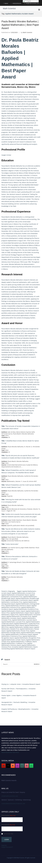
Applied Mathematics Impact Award (22, 613)
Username (8, 815)
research (26, 106)
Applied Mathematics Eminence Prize (19, 606)
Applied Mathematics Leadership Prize (26, 624)
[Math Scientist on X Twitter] (8, 766)
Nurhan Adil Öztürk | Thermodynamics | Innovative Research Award (18, 690)
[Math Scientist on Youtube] (3, 766)
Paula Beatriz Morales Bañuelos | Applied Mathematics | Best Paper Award (20, 25)
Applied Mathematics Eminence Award (18, 606)
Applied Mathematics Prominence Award (18, 634)
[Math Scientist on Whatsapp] (31, 766)
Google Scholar (6, 155)
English (28, 1)
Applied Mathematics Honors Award (13, 611)
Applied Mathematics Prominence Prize (19, 635)
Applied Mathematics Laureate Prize (13, 622)
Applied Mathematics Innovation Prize (18, 616)
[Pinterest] (27, 766)
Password (8, 825)
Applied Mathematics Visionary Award (16, 644)
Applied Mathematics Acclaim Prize (23, 593)
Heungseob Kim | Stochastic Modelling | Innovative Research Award (18, 703)
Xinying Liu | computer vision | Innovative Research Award (20, 684)
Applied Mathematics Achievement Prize (18, 596)
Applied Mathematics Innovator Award (19, 617)
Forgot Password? (7, 847)
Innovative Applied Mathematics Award (24, 647)
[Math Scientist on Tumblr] (22, 766)
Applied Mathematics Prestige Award (18, 632)
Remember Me (8, 834)
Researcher (14, 352)
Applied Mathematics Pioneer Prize (17, 631)
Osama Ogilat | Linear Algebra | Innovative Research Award (18, 697)
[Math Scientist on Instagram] (17, 766)
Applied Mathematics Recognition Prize (27, 638)
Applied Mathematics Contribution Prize (19, 601)
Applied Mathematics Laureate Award (24, 620)
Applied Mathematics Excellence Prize (26, 609)
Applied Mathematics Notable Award (21, 627)
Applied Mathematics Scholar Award (13, 640)
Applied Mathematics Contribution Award (19, 600)
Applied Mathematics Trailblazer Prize (13, 643)
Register (4, 845)
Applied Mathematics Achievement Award (15, 595)
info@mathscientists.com (9, 796)
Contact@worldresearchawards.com (13, 803)
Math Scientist (9, 8)
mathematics (23, 282)
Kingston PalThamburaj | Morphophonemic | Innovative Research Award (19, 710)
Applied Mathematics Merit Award (12, 625)
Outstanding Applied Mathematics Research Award (18, 649)
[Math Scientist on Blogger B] (13, 766)
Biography (11, 591)
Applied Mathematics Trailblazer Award (24, 641)
